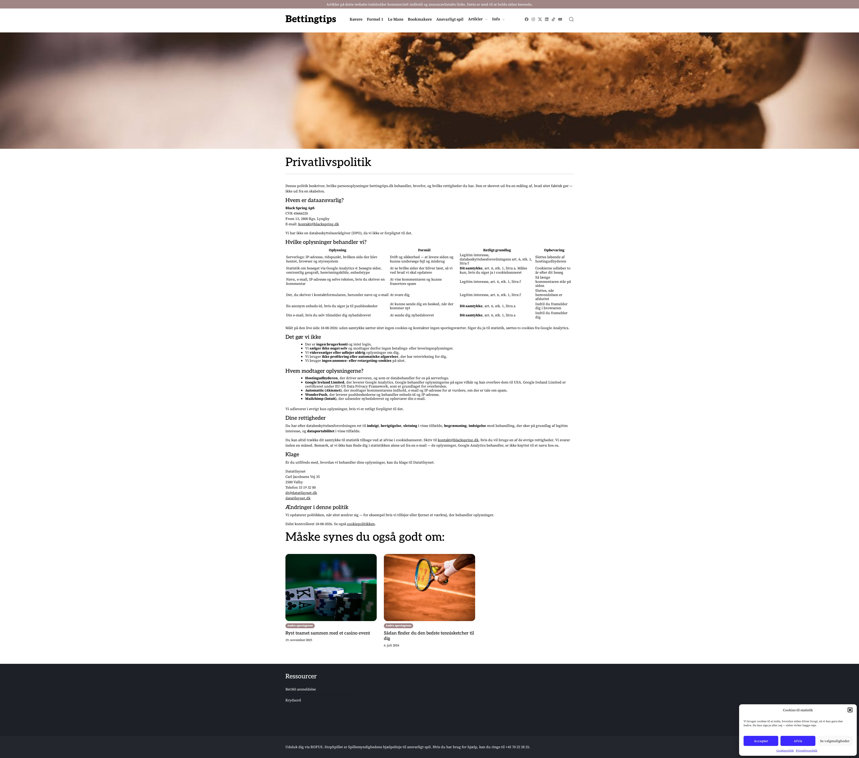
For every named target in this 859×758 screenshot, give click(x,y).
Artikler (475, 19)
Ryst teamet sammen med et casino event (327, 633)
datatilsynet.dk (297, 498)
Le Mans (395, 19)
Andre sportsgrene (300, 625)
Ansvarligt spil (450, 19)
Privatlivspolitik (806, 750)
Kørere (356, 19)
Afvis (798, 741)
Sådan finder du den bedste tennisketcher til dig (429, 635)
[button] (850, 710)
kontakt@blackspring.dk (318, 224)
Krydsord (293, 700)
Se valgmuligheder (835, 741)
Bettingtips (310, 19)
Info (496, 19)
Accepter (761, 741)
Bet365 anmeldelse (300, 689)
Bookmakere (420, 19)
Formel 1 (375, 19)
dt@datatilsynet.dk (301, 492)
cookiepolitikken (361, 524)
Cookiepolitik (785, 750)
